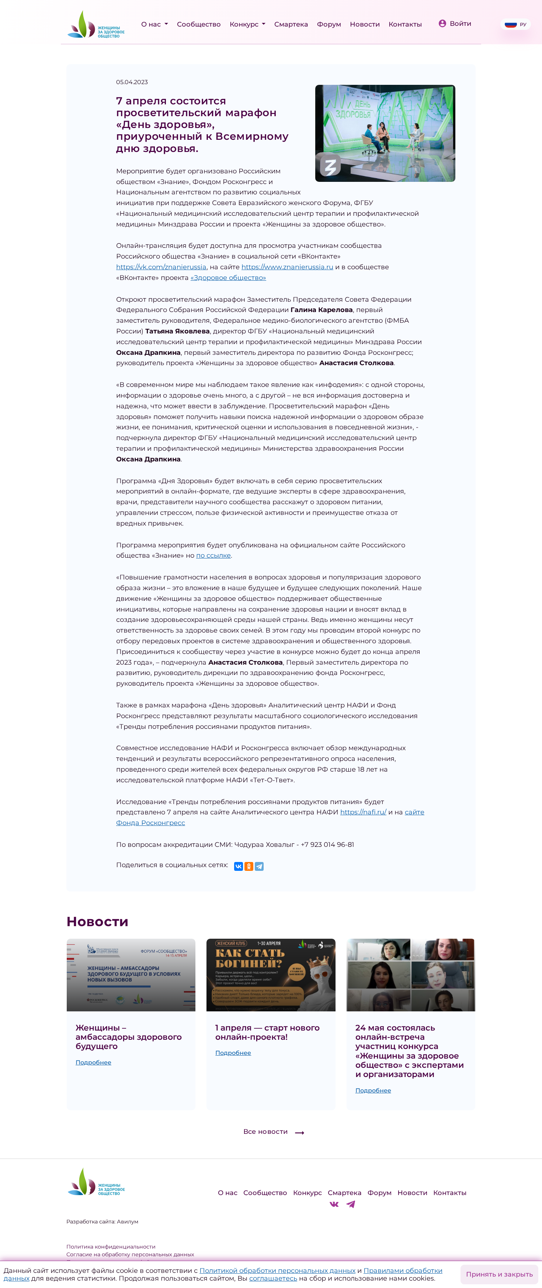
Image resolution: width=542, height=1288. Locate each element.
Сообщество (199, 24)
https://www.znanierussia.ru (287, 267)
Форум (329, 24)
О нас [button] (152, 24)
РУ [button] (523, 24)
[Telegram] (259, 866)
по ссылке (213, 555)
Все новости (265, 1132)
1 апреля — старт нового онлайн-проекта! (267, 1032)
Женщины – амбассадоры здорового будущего (129, 1037)
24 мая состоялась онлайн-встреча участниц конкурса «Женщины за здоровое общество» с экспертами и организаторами (409, 1051)
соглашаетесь (273, 1278)
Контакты (405, 24)
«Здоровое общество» (228, 278)
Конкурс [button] (245, 24)
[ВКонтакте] (238, 866)
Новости (365, 24)
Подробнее (93, 1062)
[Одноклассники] (248, 866)
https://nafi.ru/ (363, 812)
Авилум (127, 1221)
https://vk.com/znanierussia (161, 267)
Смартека (291, 24)
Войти (460, 24)
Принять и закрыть (499, 1274)
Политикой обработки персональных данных (277, 1271)
